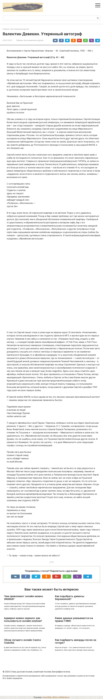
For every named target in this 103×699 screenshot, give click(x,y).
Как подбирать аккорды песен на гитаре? (75, 641)
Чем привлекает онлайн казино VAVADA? (23, 598)
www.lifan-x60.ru (50, 697)
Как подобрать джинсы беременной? (69, 598)
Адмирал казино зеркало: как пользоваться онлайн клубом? (23, 619)
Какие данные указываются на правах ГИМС (74, 619)
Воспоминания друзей (33, 40)
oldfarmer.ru (63, 697)
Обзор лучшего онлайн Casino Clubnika (22, 641)
